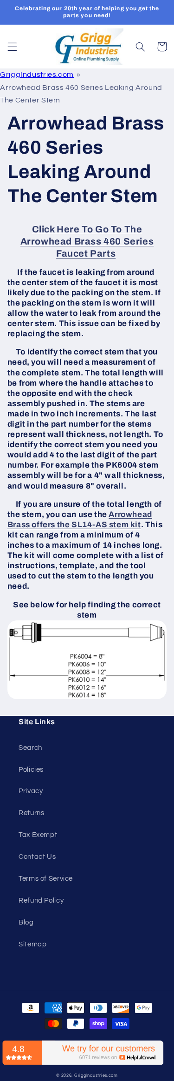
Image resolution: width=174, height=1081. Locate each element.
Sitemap (32, 944)
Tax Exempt (38, 834)
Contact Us (37, 856)
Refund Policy (41, 900)
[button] (12, 46)
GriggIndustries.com (37, 74)
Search (30, 747)
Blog (26, 922)
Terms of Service (46, 878)
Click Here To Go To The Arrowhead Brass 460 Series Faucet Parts (87, 241)
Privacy (31, 791)
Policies (31, 769)
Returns (31, 812)
